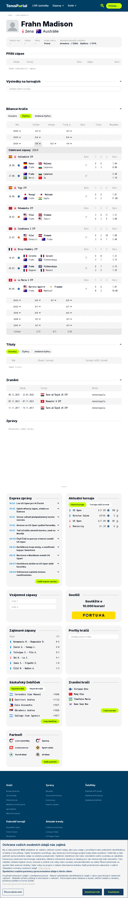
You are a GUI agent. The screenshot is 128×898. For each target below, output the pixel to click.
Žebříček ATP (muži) (93, 791)
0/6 (36, 300)
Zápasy (56, 5)
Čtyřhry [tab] (25, 351)
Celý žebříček (50, 721)
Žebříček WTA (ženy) (94, 795)
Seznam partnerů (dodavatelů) (18, 884)
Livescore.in (21, 747)
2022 (15, 306)
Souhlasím (113, 892)
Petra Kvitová (11, 800)
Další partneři (50, 761)
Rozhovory (50, 800)
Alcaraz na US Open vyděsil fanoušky (36, 525)
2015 (16, 325)
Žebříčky (90, 785)
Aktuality (49, 791)
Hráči (10, 15)
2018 (16, 319)
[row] (64, 131)
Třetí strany (44, 868)
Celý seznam (109, 710)
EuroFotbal (21, 754)
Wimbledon (11, 836)
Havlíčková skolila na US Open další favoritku (35, 565)
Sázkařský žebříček (93, 800)
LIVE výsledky (40, 5)
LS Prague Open (52, 836)
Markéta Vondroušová (15, 804)
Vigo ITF (22, 187)
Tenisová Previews (54, 795)
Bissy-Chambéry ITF (28, 249)
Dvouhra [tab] (12, 116)
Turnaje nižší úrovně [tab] (99, 504)
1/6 (36, 143)
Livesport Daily (52, 832)
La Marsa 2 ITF (25, 280)
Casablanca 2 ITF (26, 228)
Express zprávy (52, 804)
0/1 (36, 131)
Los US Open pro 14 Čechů (30, 503)
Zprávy (45, 740)
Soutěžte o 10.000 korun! (94, 603)
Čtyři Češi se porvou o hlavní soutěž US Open (35, 540)
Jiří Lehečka (11, 795)
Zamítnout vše (92, 892)
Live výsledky (22, 740)
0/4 (36, 137)
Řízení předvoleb (13, 892)
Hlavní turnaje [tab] (77, 504)
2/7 (36, 306)
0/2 (52, 143)
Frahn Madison (22, 15)
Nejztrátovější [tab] (36, 688)
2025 (15, 137)
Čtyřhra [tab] (26, 116)
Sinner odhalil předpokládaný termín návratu (36, 518)
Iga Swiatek (11, 809)
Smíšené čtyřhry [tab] (43, 116)
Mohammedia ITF (25, 208)
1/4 (67, 143)
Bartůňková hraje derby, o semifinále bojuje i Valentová (35, 548)
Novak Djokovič (13, 791)
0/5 (67, 300)
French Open (11, 832)
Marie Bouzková (13, 813)
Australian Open (13, 827)
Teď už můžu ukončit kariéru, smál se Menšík (36, 532)
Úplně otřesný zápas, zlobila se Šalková (33, 510)
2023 (15, 300)
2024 (15, 143)
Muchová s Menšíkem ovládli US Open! (33, 557)
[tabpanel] (64, 228)
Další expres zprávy (47, 581)
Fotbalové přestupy (54, 827)
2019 (16, 313)
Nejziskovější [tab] (18, 688)
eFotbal (45, 754)
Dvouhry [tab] (12, 351)
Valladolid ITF (25, 156)
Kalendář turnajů (15, 821)
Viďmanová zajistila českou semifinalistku (31, 573)
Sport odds (47, 747)
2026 (15, 131)
